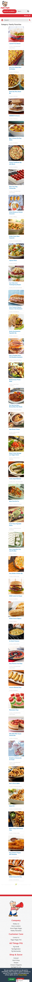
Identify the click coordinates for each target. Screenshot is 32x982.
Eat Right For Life (16, 967)
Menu (26, 15)
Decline (20, 979)
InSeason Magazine (16, 965)
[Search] (29, 20)
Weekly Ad (16, 924)
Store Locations (16, 926)
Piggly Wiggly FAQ (16, 940)
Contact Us (16, 937)
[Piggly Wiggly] (16, 909)
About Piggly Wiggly (16, 928)
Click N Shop (16, 960)
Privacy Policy (22, 975)
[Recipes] (2, 20)
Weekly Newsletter (16, 930)
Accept (12, 979)
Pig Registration (16, 949)
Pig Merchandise (16, 951)
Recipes (16, 962)
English (20, 980)
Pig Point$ (16, 946)
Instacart (16, 958)
